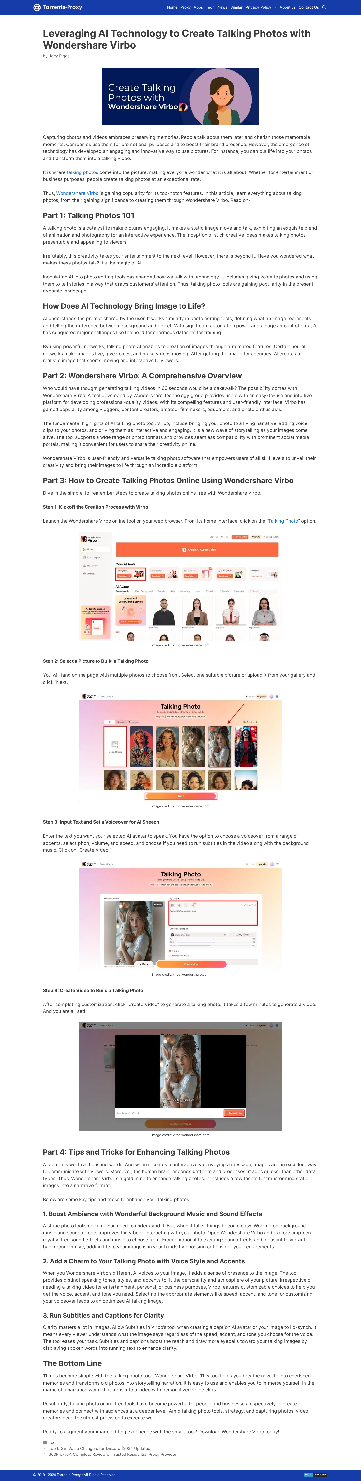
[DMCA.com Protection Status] (315, 1476)
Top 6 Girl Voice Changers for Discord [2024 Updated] (100, 1448)
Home (172, 7)
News (222, 7)
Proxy (185, 7)
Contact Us (309, 7)
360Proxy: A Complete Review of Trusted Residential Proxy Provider (112, 1454)
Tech (210, 7)
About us (288, 7)
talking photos (82, 172)
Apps (198, 7)
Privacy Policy (258, 7)
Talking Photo (283, 521)
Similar (236, 7)
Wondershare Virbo (77, 193)
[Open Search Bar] (324, 7)
